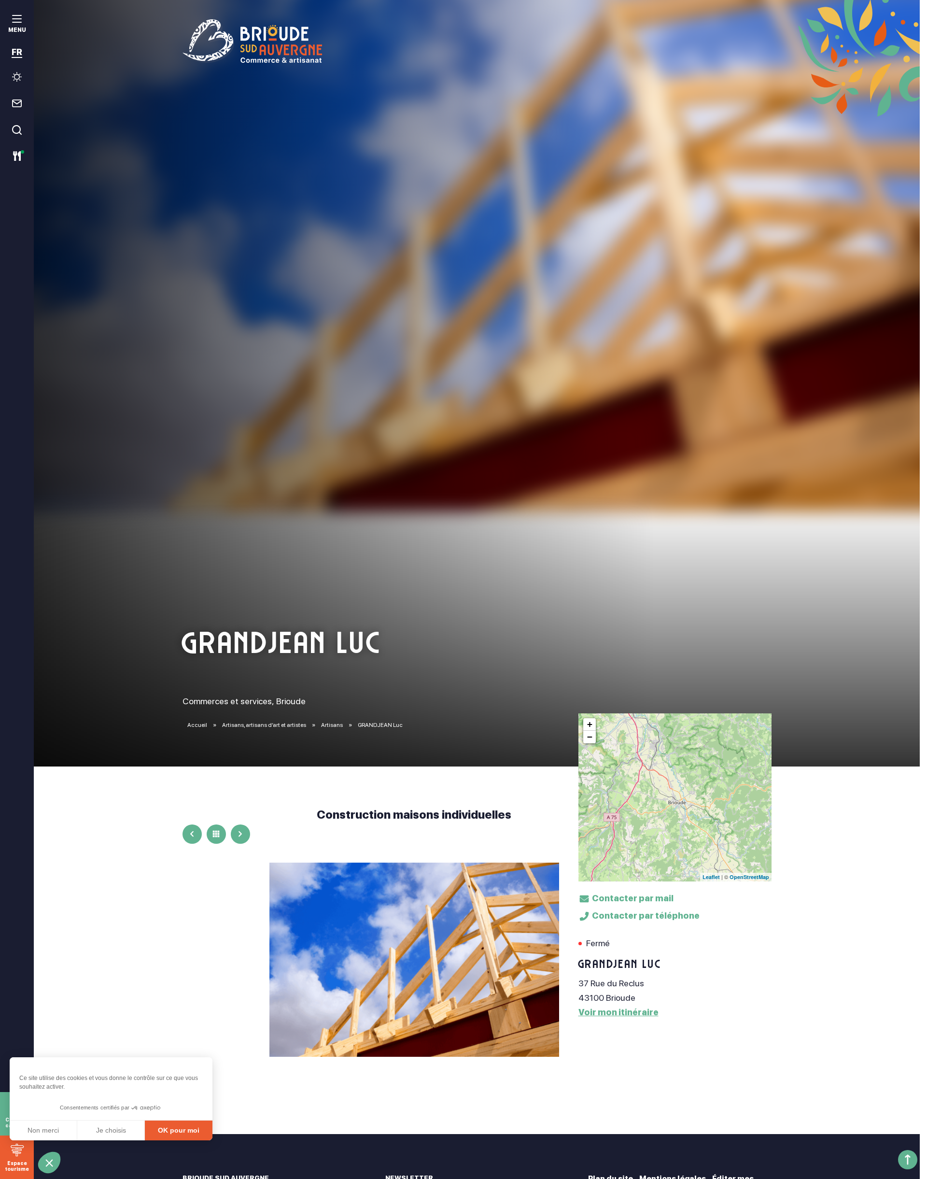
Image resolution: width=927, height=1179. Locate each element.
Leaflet (711, 877)
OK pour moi (178, 1130)
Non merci (43, 1130)
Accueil (197, 725)
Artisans (332, 725)
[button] (49, 1162)
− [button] (589, 737)
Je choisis (111, 1130)
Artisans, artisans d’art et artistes (264, 725)
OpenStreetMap (749, 877)
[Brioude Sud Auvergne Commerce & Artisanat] (477, 41)
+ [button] (589, 724)
